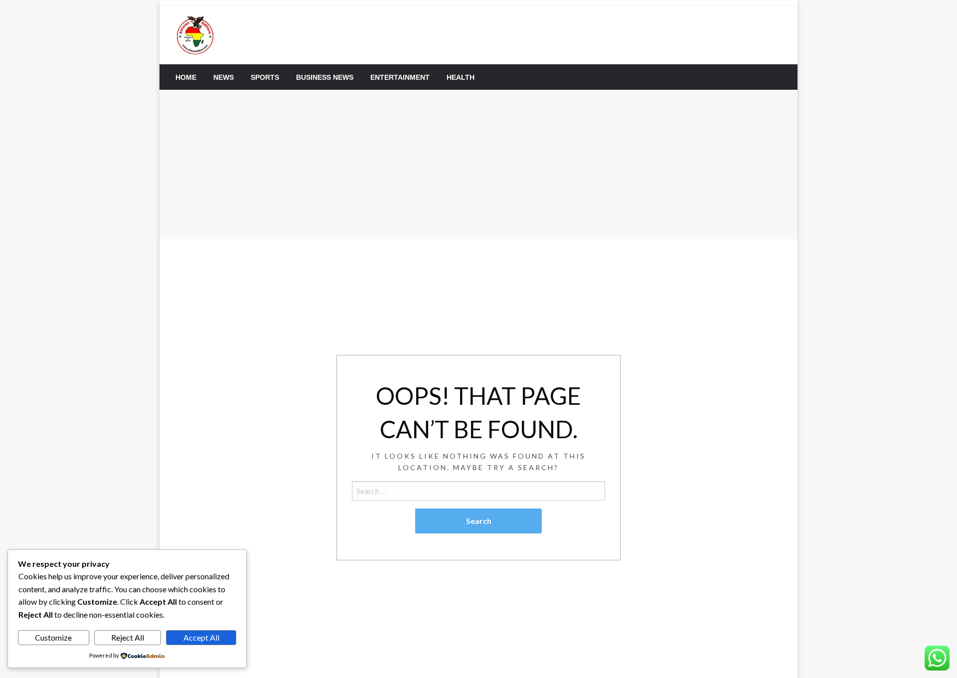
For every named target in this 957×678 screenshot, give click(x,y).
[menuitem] (186, 77)
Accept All (201, 637)
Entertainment (400, 77)
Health (461, 77)
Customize (53, 637)
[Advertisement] (478, 164)
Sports (265, 77)
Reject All (127, 637)
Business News (324, 77)
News (223, 77)
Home (185, 77)
